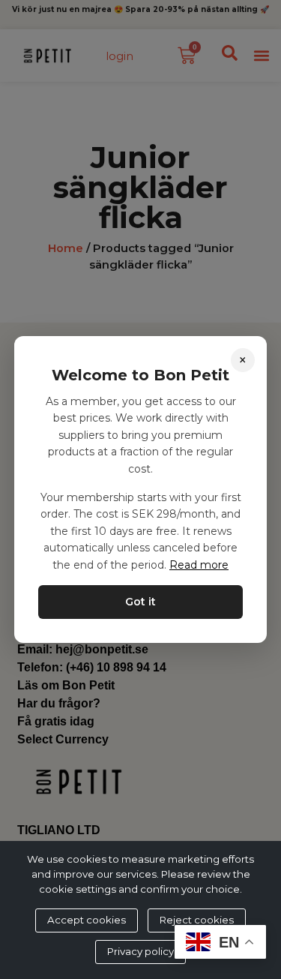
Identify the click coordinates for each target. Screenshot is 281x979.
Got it (140, 601)
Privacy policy (140, 951)
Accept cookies (86, 920)
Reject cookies (197, 920)
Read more (199, 565)
